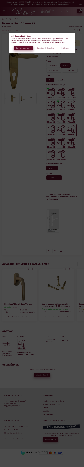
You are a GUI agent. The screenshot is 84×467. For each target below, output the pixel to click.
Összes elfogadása (22, 48)
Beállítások (65, 48)
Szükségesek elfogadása (45, 48)
